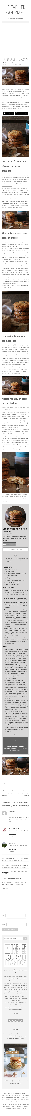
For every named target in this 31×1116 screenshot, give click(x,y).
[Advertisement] (15, 39)
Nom (3, 915)
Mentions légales (16, 1106)
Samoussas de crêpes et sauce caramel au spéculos (8, 793)
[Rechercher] (25, 938)
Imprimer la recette (22, 113)
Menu (15, 22)
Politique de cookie (18, 1108)
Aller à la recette (9, 113)
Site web (4, 924)
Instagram (17, 272)
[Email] (9, 1020)
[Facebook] (15, 1020)
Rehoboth (12, 843)
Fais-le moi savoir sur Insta (11, 748)
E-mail (4, 920)
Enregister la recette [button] (16, 549)
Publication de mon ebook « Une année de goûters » (23, 793)
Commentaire (6, 893)
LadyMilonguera (14, 828)
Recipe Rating (5, 889)
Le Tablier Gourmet (15, 10)
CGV (25, 1108)
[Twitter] (12, 1020)
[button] (3, 534)
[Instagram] (21, 1020)
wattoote (12, 812)
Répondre (27, 814)
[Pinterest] (18, 1020)
